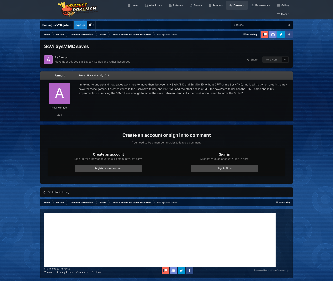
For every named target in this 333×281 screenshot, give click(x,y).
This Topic (274, 24)
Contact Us (82, 272)
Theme (48, 272)
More (284, 13)
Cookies (96, 272)
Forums (237, 5)
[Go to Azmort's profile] (48, 59)
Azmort (60, 75)
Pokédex (177, 5)
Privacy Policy (65, 272)
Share (253, 59)
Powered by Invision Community (271, 270)
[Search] (289, 25)
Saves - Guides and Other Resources (107, 61)
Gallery (285, 5)
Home (134, 5)
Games (197, 5)
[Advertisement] (160, 240)
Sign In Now (224, 168)
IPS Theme (50, 268)
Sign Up (80, 25)
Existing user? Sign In (56, 25)
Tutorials (217, 5)
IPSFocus (65, 268)
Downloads (261, 5)
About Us (154, 5)
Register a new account (108, 168)
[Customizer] (91, 25)
